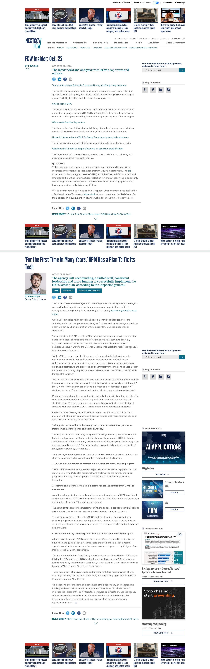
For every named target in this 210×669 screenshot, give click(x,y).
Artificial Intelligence (57, 42)
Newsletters (120, 38)
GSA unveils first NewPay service (68, 122)
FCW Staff (33, 66)
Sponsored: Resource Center (116, 47)
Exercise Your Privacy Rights (174, 3)
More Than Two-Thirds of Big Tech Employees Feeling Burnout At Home (103, 619)
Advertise (176, 38)
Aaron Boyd (34, 296)
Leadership (97, 47)
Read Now (161, 474)
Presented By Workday (152, 576)
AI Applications (148, 468)
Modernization (121, 42)
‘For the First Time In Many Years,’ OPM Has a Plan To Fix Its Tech (99, 214)
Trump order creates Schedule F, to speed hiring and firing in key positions (89, 85)
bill (129, 170)
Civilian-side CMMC (62, 103)
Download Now (161, 581)
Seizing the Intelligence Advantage (143, 47)
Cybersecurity (80, 42)
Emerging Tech (100, 42)
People (138, 42)
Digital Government (175, 42)
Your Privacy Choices (143, 3)
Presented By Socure (151, 628)
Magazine (143, 38)
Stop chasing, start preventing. (154, 624)
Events (133, 38)
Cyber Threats (71, 47)
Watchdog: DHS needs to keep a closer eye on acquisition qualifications (87, 148)
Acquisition (153, 42)
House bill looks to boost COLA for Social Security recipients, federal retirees (90, 137)
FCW (27, 68)
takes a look (89, 194)
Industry (60, 47)
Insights (164, 38)
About (154, 38)
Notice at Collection (121, 3)
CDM (166, 503)
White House (85, 47)
